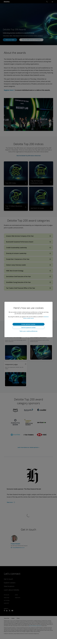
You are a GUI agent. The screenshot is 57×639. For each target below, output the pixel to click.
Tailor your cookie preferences (28, 331)
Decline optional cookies (28, 327)
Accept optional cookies (28, 324)
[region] (28, 319)
